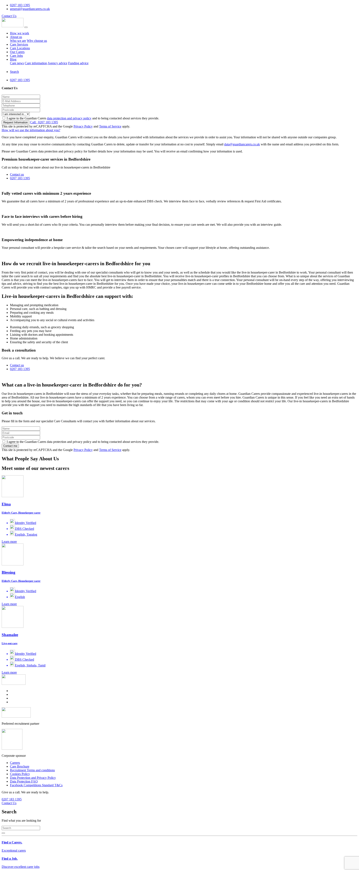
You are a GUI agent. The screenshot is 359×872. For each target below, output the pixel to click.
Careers (15, 762)
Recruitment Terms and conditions (32, 770)
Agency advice (57, 63)
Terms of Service (110, 126)
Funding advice (78, 63)
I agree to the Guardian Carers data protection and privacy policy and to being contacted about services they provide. (82, 441)
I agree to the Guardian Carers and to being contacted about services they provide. (83, 118)
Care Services (19, 44)
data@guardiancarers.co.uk (242, 144)
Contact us (17, 174)
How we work (19, 33)
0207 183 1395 (44, 122)
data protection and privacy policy (69, 118)
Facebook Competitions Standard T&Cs (36, 785)
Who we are (18, 40)
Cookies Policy (20, 774)
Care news (17, 63)
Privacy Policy (83, 126)
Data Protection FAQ (24, 781)
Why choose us (37, 40)
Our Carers (17, 52)
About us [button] (16, 37)
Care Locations (20, 48)
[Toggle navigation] (26, 27)
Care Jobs (16, 55)
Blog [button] (13, 59)
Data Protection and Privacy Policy (33, 777)
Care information (36, 63)
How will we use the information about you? (31, 130)
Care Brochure (19, 766)
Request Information (15, 122)
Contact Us (9, 16)
